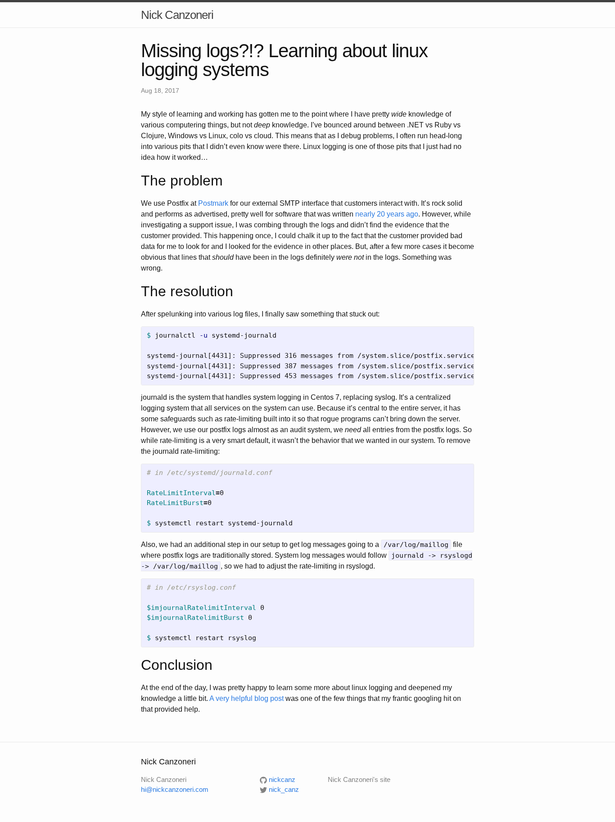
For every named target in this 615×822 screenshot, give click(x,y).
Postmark (213, 203)
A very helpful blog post (246, 698)
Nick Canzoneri (177, 15)
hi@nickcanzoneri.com (174, 789)
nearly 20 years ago (386, 214)
